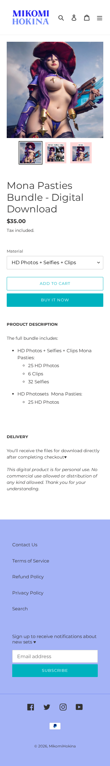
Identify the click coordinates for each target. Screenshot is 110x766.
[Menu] (99, 17)
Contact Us (24, 545)
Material (15, 251)
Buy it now (55, 299)
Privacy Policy (27, 593)
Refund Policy (28, 577)
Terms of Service (30, 561)
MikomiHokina (62, 746)
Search (20, 609)
